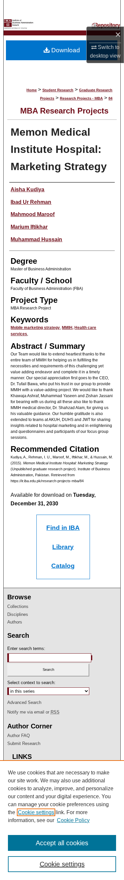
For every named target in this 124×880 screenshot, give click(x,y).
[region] (62, 820)
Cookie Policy (73, 820)
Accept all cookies (62, 843)
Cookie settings (36, 812)
